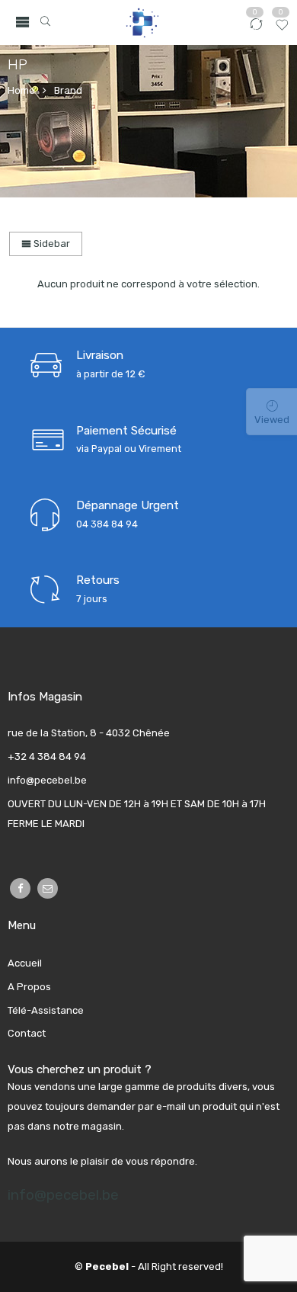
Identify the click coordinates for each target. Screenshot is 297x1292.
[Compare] (256, 29)
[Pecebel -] (141, 22)
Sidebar (50, 243)
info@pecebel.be (63, 1195)
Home (21, 90)
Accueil (25, 963)
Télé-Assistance (46, 1010)
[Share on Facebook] (20, 888)
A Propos (29, 986)
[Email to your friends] (47, 888)
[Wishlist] (282, 29)
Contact (27, 1033)
